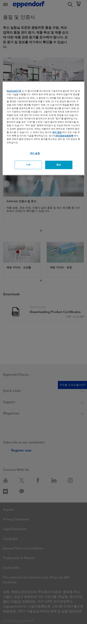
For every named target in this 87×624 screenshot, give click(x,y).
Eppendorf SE (14, 91)
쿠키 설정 (35, 153)
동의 (58, 164)
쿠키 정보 (57, 132)
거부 (28, 164)
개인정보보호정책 (64, 135)
